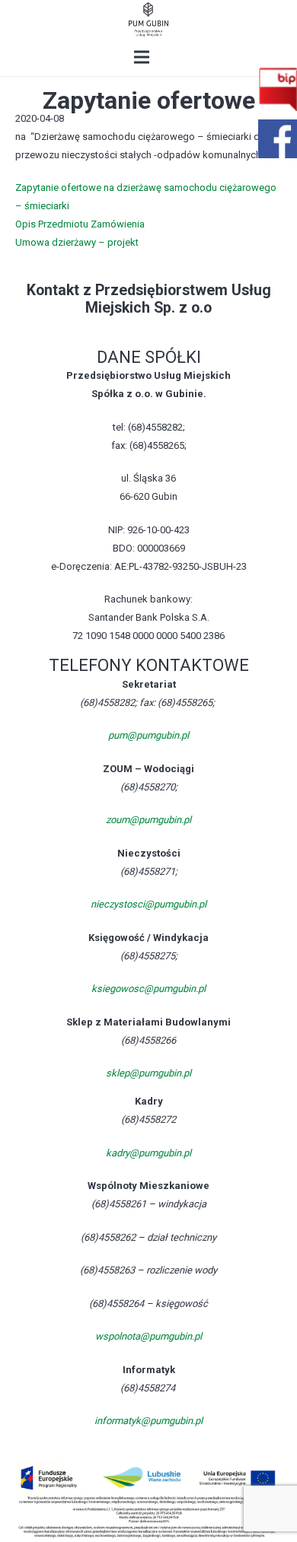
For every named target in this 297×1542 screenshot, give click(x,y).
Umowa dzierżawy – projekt (77, 242)
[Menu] (142, 57)
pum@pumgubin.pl (148, 735)
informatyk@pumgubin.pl (148, 1420)
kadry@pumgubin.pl (148, 1153)
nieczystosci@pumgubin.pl (148, 904)
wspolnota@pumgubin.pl (148, 1336)
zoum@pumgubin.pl (148, 819)
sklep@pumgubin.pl (148, 1073)
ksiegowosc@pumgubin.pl (148, 988)
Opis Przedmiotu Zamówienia (80, 224)
